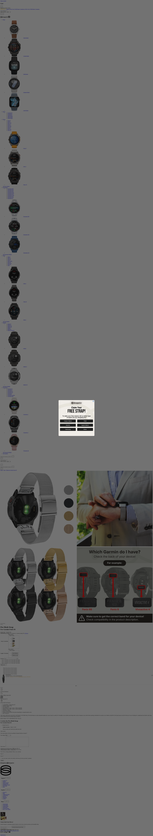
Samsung (68, 429)
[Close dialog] (93, 401)
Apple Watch (85, 425)
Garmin (68, 425)
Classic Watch (68, 421)
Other (85, 429)
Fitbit (85, 421)
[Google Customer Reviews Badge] (13, 243)
